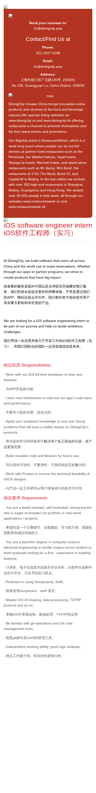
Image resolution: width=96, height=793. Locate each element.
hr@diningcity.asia (48, 28)
